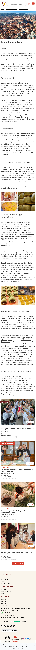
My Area (3, 589)
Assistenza (4, 599)
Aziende (3, 603)
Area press (4, 579)
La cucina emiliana (23, 9)
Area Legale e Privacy (18, 648)
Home (2, 9)
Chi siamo (4, 577)
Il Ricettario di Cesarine (11, 9)
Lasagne (11, 322)
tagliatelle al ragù (28, 322)
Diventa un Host (6, 591)
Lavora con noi (5, 583)
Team (3, 581)
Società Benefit (27, 646)
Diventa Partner (6, 593)
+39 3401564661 (8, 612)
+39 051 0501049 (9, 615)
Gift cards (4, 601)
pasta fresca (25, 64)
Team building (5, 605)
